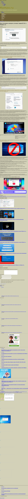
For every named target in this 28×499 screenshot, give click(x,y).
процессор (12, 392)
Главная (1, 21)
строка (15, 392)
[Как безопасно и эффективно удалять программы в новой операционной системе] (6, 439)
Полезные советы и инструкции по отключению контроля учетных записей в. (12, 48)
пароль (5, 392)
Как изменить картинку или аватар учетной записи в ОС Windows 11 (14, 86)
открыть (3, 392)
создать (14, 392)
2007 (0, 391)
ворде (11, 391)
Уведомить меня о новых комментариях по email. (7, 281)
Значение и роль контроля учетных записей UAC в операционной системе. (12, 47)
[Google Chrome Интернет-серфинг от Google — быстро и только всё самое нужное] (6, 431)
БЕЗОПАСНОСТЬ (3, 14)
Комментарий (2, 274)
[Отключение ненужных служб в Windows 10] (7, 446)
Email (1, 277)
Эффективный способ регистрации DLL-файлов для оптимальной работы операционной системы (13, 311)
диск (12, 391)
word (5, 391)
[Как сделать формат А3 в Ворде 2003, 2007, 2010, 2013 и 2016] (7, 400)
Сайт (0, 278)
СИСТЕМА (2, 18)
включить (9, 391)
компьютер (17, 391)
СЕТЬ (2, 17)
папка (4, 392)
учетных (11, 194)
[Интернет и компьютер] (8, 10)
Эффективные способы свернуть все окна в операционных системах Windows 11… (13, 242)
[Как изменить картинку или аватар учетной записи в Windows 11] (6, 477)
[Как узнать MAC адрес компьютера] (7, 407)
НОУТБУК (2, 15)
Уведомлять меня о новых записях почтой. (6, 282)
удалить (17, 392)
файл (21, 392)
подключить (8, 392)
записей (3, 194)
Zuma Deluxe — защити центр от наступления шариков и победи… (9, 318)
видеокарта (7, 391)
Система (3, 21)
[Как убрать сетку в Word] (7, 469)
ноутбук (20, 391)
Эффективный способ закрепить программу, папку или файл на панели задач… (12, 208)
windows (1, 194)
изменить (14, 391)
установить (19, 392)
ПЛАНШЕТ (2, 16)
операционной (23, 391)
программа (10, 392)
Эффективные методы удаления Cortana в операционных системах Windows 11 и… (13, 231)
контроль (5, 194)
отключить (8, 194)
